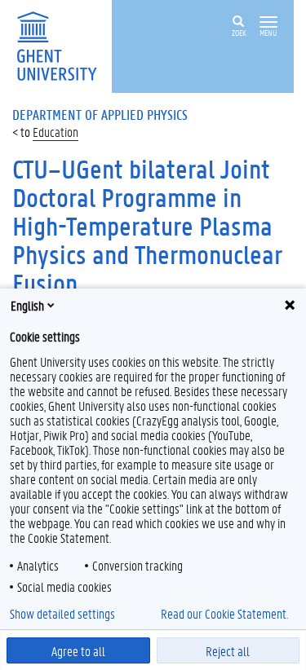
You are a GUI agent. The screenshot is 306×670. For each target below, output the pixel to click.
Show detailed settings (62, 613)
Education (55, 131)
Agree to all (78, 650)
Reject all (228, 650)
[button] (268, 22)
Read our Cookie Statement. (224, 613)
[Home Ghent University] (62, 44)
